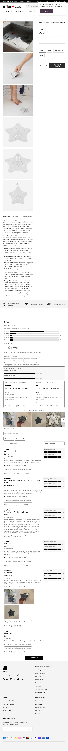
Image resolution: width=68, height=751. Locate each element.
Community (38, 686)
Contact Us (38, 714)
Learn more (46, 11)
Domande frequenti (8, 704)
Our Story (38, 670)
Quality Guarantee (40, 707)
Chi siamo (40, 1)
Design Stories (39, 683)
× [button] (64, 3)
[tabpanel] (18, 258)
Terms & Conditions (41, 689)
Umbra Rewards (40, 673)
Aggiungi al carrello (57, 65)
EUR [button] (22, 1)
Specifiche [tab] (15, 216)
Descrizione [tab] (6, 216)
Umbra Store (39, 679)
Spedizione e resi (7, 707)
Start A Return (39, 704)
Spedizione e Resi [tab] (26, 216)
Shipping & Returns (40, 701)
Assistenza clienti (59, 1)
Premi (48, 1)
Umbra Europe (9, 745)
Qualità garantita (7, 710)
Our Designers (39, 676)
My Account (38, 710)
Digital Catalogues (40, 692)
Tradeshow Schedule (8, 701)
